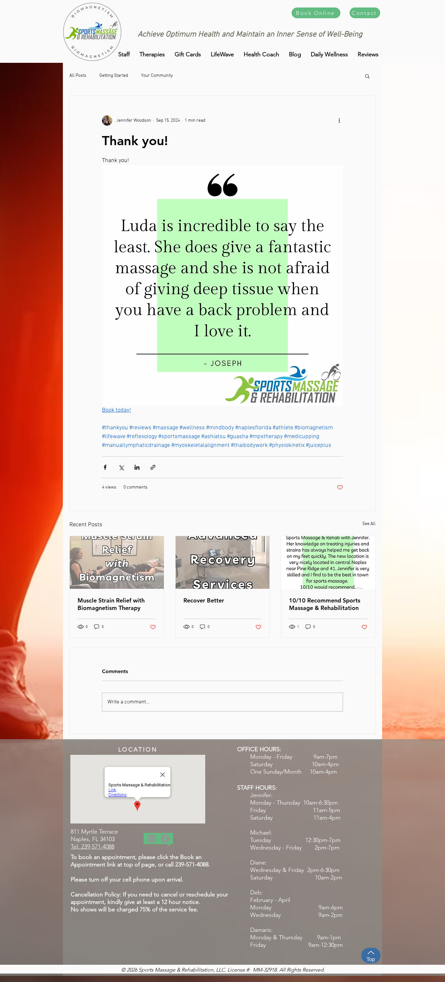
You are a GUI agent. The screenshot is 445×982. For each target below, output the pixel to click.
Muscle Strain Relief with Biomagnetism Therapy (111, 604)
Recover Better (203, 600)
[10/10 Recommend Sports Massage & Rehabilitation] (328, 562)
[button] (368, 54)
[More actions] (339, 120)
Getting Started (113, 75)
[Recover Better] (223, 562)
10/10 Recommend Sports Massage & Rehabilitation (324, 604)
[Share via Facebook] (105, 467)
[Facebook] (165, 838)
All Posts (77, 75)
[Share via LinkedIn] (137, 467)
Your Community (157, 75)
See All (369, 524)
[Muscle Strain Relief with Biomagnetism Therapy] (117, 562)
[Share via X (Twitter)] (121, 467)
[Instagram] (152, 838)
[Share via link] (153, 467)
